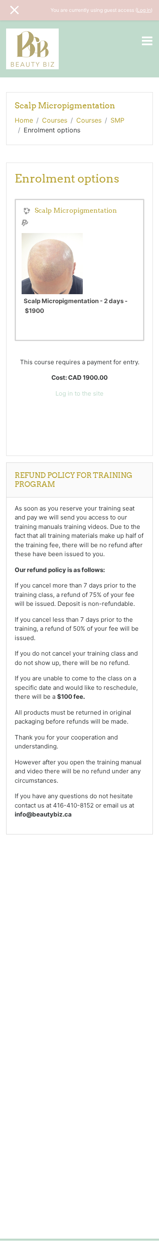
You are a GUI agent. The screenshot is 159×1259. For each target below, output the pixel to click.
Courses (54, 120)
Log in (144, 10)
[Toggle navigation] (147, 41)
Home (24, 120)
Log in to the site (79, 393)
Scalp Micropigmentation (76, 210)
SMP (117, 120)
